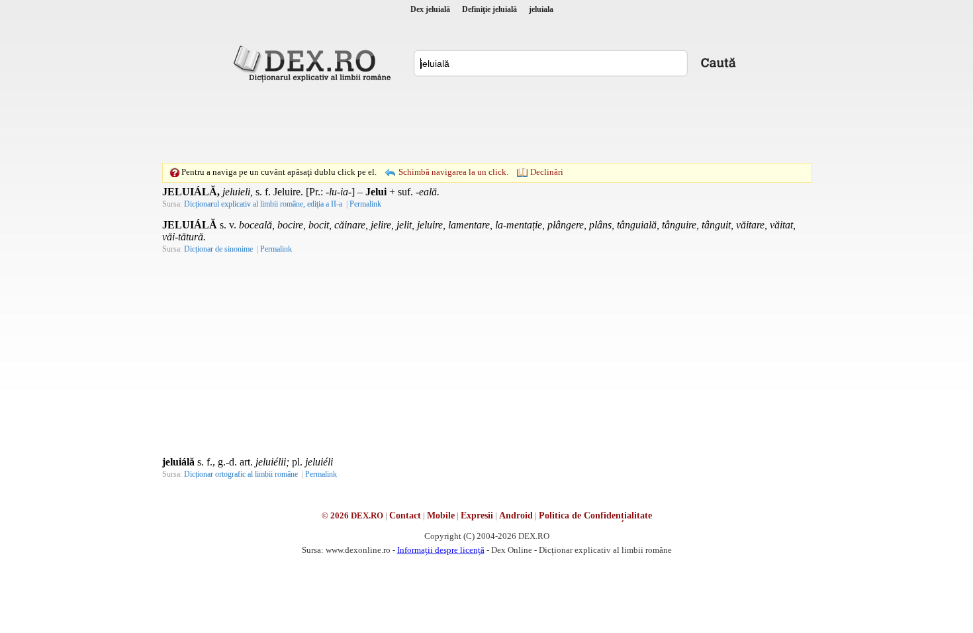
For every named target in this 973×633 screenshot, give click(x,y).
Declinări (546, 172)
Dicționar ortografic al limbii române (241, 474)
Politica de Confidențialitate (595, 515)
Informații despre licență (441, 550)
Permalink (365, 204)
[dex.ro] (314, 63)
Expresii (477, 515)
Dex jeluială (430, 9)
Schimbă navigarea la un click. (453, 172)
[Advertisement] (486, 122)
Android (516, 515)
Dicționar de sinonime (218, 249)
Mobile (441, 515)
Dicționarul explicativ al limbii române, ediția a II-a (263, 204)
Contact (405, 515)
